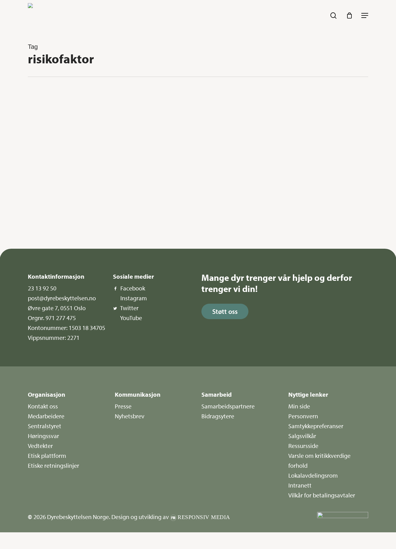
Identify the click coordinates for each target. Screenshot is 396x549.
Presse (123, 406)
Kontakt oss (43, 406)
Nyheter (50, 99)
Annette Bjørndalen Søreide (62, 222)
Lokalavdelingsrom (313, 475)
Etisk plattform (47, 455)
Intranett (300, 485)
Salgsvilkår (302, 436)
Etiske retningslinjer (53, 465)
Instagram (133, 298)
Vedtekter (40, 446)
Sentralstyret (44, 426)
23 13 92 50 (42, 288)
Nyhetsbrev (129, 416)
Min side (299, 406)
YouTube (131, 318)
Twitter (129, 308)
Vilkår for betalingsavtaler (321, 495)
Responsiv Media (204, 517)
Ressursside (303, 446)
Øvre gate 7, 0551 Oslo (57, 308)
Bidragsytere (217, 416)
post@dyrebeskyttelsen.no (62, 298)
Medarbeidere (46, 416)
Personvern (303, 416)
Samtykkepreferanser (315, 426)
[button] (364, 15)
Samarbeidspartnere (228, 406)
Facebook (132, 288)
